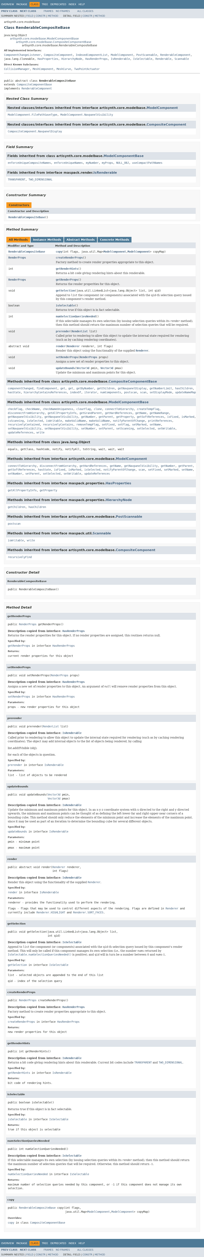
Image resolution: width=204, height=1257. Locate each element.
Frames (48, 11)
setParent (106, 428)
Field (29, 16)
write (40, 432)
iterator (90, 392)
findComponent (46, 388)
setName (155, 424)
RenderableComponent (175, 54)
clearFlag (83, 409)
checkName (32, 409)
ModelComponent (122, 54)
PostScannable (146, 54)
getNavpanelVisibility (24, 416)
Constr (40, 16)
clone (98, 409)
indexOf (75, 392)
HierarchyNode (71, 58)
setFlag (123, 424)
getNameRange (159, 413)
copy (59, 251)
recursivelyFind (20, 557)
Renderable (163, 58)
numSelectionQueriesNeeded (76, 316)
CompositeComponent (58, 54)
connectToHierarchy (119, 409)
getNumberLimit (161, 388)
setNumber (88, 428)
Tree (45, 4)
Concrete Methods (114, 239)
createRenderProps (69, 257)
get (62, 388)
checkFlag (15, 409)
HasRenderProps (96, 58)
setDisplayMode (161, 392)
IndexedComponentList (92, 54)
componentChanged (20, 388)
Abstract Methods (81, 239)
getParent (106, 416)
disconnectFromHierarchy (26, 413)
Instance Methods (47, 239)
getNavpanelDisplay (132, 388)
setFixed (108, 424)
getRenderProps (67, 279)
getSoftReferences (150, 416)
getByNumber (85, 388)
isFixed (172, 416)
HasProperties (47, 58)
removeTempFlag (87, 424)
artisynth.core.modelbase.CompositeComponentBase (53, 42)
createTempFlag (148, 409)
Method (53, 16)
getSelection (65, 290)
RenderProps (17, 257)
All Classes (85, 11)
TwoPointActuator (87, 69)
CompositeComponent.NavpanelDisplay (35, 131)
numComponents (110, 392)
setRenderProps (67, 357)
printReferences (160, 420)
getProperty (125, 416)
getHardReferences (118, 413)
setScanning (125, 428)
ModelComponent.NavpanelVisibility (86, 114)
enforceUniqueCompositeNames (29, 162)
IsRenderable (120, 58)
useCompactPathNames (147, 162)
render (60, 346)
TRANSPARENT (16, 179)
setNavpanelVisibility (24, 428)
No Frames (63, 11)
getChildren (106, 388)
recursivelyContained (24, 424)
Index (72, 4)
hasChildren (184, 388)
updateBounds (65, 368)
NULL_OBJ (122, 162)
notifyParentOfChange (129, 420)
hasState (14, 392)
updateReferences (20, 432)
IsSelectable (142, 58)
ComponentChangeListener (22, 54)
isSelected (35, 420)
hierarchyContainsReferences (45, 392)
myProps (107, 162)
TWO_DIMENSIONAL (40, 179)
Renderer (73, 346)
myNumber (92, 162)
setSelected (145, 428)
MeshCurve (64, 69)
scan (143, 392)
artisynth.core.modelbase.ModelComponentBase (44, 38)
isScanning (16, 420)
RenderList (80, 331)
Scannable (182, 58)
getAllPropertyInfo (62, 413)
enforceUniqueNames (68, 162)
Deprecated (58, 4)
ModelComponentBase (124, 156)
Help (81, 4)
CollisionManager (16, 69)
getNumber (88, 416)
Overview (7, 4)
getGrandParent (90, 413)
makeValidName (75, 420)
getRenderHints (67, 268)
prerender (63, 331)
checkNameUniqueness (58, 409)
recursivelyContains (58, 424)
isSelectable (65, 305)
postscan (130, 392)
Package (21, 4)
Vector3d (82, 368)
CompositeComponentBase (34, 84)
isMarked (187, 416)
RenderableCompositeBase (26, 217)
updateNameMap (185, 392)
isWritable (54, 420)
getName (140, 413)
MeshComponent (43, 69)
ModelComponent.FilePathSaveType (32, 114)
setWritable (166, 428)
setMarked (139, 424)
